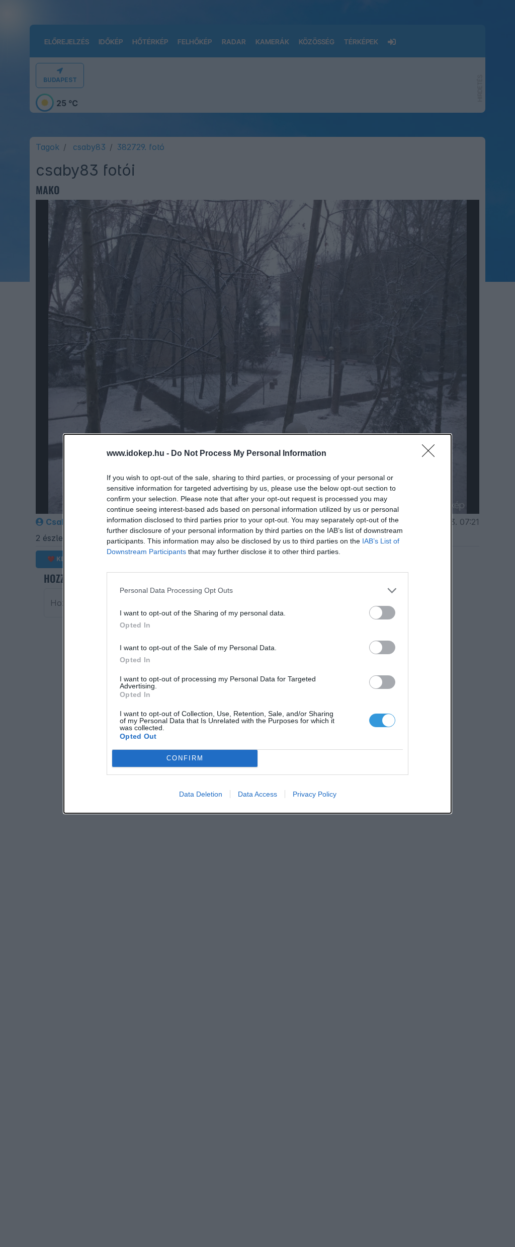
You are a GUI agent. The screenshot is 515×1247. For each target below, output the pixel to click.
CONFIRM (185, 758)
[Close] (431, 453)
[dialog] (257, 623)
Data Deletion (200, 794)
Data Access (257, 794)
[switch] (382, 612)
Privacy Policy (314, 794)
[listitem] (257, 590)
